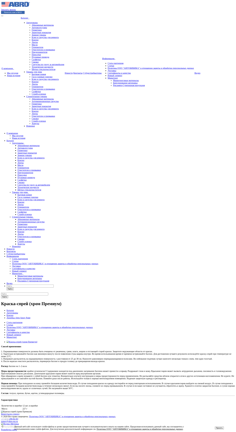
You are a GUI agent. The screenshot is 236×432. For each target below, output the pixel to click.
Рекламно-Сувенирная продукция (129, 85)
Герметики (37, 30)
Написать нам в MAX (13, 12)
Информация (108, 58)
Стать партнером (115, 63)
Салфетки (36, 59)
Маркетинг (113, 78)
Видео (197, 73)
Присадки (36, 54)
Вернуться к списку (10, 414)
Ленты (35, 42)
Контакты (77, 73)
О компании (8, 68)
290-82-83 (9, 419)
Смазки (35, 62)
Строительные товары (36, 96)
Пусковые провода (40, 57)
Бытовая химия (39, 74)
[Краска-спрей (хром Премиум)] (22, 342)
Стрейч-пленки (39, 94)
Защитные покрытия (41, 32)
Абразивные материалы (43, 25)
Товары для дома (34, 72)
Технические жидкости (42, 67)
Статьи (111, 66)
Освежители (37, 47)
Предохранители (39, 52)
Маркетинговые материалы (126, 80)
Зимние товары (39, 35)
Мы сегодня (12, 73)
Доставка (112, 70)
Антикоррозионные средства (45, 101)
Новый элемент (115, 75)
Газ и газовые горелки (42, 77)
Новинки (30, 126)
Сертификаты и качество (119, 73)
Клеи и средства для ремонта (45, 37)
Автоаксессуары (39, 27)
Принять (219, 428)
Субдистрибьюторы (92, 73)
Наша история (13, 75)
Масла (35, 45)
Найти (10, 289)
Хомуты (35, 123)
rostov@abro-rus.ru (9, 421)
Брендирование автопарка (125, 83)
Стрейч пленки (39, 121)
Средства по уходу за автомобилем (48, 64)
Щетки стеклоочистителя (43, 69)
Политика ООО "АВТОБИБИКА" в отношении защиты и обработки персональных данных (151, 68)
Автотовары (32, 22)
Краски (35, 40)
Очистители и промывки (43, 50)
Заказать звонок (8, 9)
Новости (69, 73)
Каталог (25, 18)
